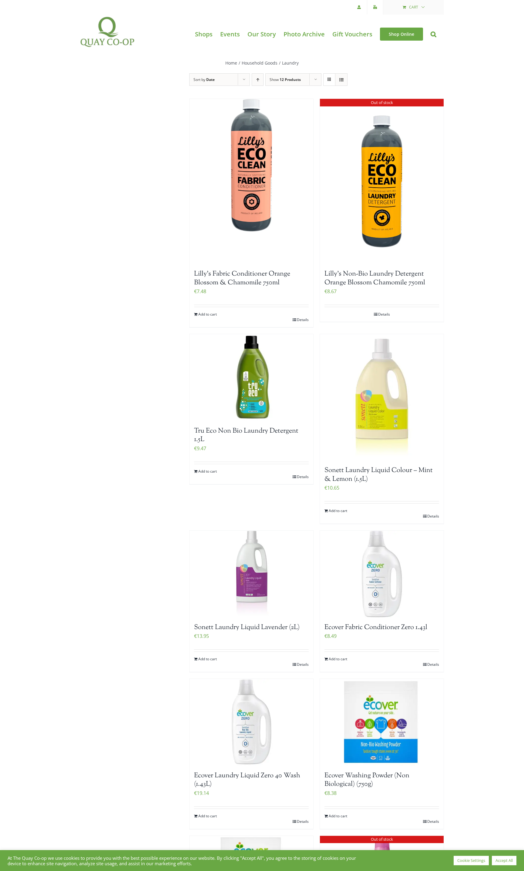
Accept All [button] (504, 860)
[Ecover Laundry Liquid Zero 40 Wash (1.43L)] (251, 722)
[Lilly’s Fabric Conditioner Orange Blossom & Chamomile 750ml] (251, 181)
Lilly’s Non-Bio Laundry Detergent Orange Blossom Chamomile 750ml (374, 278)
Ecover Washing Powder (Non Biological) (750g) (366, 780)
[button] (433, 34)
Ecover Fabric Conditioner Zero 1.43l (375, 627)
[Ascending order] (258, 79)
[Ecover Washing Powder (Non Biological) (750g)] (382, 722)
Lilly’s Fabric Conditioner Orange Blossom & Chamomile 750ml (242, 278)
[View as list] (341, 79)
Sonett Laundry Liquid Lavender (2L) (247, 627)
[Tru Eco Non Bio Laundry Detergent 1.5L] (251, 377)
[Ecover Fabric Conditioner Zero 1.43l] (382, 574)
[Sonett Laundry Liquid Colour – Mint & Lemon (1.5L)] (382, 397)
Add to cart (207, 314)
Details (303, 319)
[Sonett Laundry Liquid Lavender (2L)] (251, 574)
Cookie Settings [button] (471, 860)
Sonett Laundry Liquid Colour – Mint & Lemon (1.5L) (378, 475)
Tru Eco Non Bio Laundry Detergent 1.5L (246, 435)
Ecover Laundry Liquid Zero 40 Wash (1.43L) (247, 780)
